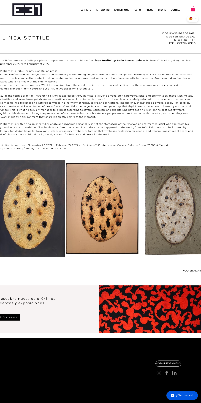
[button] (192, 8)
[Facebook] (167, 373)
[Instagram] (159, 373)
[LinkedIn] (174, 373)
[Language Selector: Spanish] (192, 18)
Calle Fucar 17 (65, 365)
